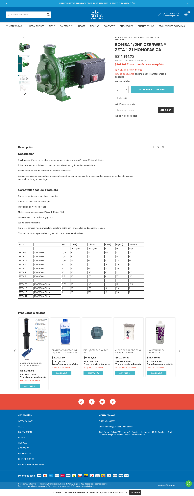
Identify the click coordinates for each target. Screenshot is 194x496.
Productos (126, 37)
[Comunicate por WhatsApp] (188, 483)
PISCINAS (94, 26)
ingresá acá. (65, 486)
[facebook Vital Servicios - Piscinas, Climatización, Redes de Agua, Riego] (92, 402)
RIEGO (52, 26)
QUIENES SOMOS (146, 26)
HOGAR (81, 26)
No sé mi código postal (126, 116)
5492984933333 (107, 421)
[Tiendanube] (167, 485)
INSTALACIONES (36, 26)
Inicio (117, 37)
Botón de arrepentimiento (83, 486)
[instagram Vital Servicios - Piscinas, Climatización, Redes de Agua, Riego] (81, 402)
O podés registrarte (171, 16)
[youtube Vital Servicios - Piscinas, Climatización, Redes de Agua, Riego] (102, 402)
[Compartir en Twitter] (158, 147)
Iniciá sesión (173, 13)
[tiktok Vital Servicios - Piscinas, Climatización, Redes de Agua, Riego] (113, 402)
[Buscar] (48, 14)
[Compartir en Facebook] (154, 147)
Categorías (15, 26)
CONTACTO (109, 26)
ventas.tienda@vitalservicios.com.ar (116, 426)
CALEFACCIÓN (66, 26)
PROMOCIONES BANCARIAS (172, 26)
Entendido (135, 492)
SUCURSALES (126, 26)
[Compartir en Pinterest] (163, 147)
